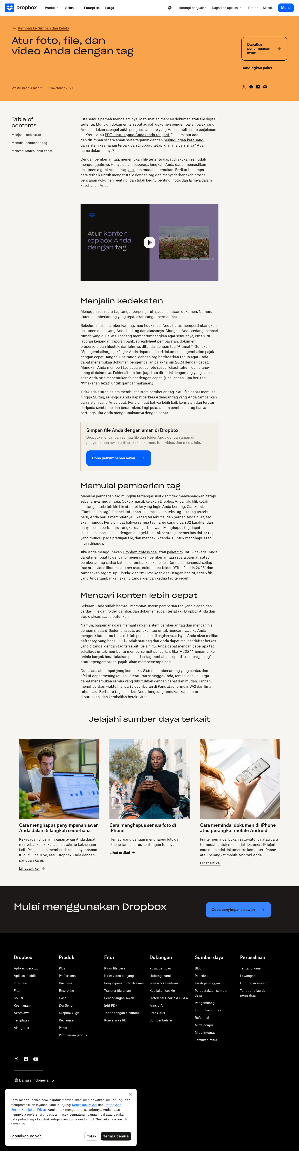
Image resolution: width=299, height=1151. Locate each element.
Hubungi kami (160, 976)
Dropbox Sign (69, 1013)
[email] (265, 86)
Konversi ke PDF (116, 1020)
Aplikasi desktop (26, 968)
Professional (68, 976)
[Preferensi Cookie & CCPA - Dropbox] (71, 1117)
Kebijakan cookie (162, 990)
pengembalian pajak (189, 124)
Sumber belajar (161, 1020)
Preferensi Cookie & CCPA (169, 998)
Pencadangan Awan (119, 998)
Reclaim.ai (66, 1020)
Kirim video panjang (119, 976)
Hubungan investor (254, 983)
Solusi (18, 998)
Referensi (202, 1017)
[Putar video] (149, 242)
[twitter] (244, 86)
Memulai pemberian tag (29, 143)
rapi (131, 170)
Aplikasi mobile (25, 976)
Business (65, 983)
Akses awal (22, 1013)
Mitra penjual (205, 1025)
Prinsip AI (157, 1005)
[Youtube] (35, 1059)
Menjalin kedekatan (26, 135)
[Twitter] (16, 1059)
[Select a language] (170, 7)
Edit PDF (110, 1005)
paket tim (175, 552)
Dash (63, 998)
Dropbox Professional (140, 552)
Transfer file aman (117, 990)
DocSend (66, 1005)
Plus (62, 968)
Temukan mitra (206, 1040)
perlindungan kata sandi (184, 140)
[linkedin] (258, 86)
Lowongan (248, 976)
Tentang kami (250, 968)
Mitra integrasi (205, 1032)
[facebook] (251, 86)
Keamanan (22, 1005)
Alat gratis (21, 1028)
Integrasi (20, 983)
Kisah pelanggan (207, 983)
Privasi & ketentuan (164, 983)
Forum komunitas (208, 1010)
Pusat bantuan (160, 968)
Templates (21, 1020)
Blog (198, 968)
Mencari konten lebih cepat (32, 151)
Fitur (17, 990)
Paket (63, 1028)
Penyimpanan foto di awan (124, 983)
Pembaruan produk (73, 1035)
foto (176, 180)
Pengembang (205, 1003)
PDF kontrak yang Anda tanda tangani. (137, 135)
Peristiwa (201, 976)
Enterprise (66, 990)
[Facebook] (26, 1059)
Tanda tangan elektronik (122, 1013)
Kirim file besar (115, 968)
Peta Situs (157, 1013)
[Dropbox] (23, 7)
